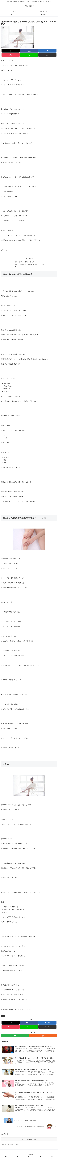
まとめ (17, 266)
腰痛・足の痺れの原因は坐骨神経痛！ (25, 262)
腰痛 (4, 1015)
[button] (47, 55)
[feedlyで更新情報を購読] (15, 1035)
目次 (26, 258)
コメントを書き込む (29, 1139)
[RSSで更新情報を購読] (43, 1035)
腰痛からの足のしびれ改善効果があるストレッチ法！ (29, 264)
